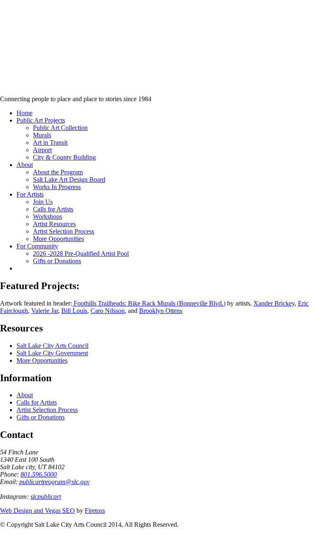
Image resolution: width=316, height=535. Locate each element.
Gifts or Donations (40, 417)
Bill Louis (74, 310)
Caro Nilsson (108, 310)
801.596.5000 (39, 474)
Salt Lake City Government (52, 353)
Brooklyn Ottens (160, 310)
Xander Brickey (274, 303)
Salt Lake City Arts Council (52, 345)
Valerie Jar (44, 310)
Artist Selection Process (47, 409)
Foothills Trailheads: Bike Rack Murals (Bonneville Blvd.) (148, 303)
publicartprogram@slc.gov (54, 481)
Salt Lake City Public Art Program (18, 58)
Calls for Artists (36, 402)
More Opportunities (41, 360)
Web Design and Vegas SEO (37, 510)
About (24, 394)
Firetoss (95, 510)
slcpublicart (45, 496)
